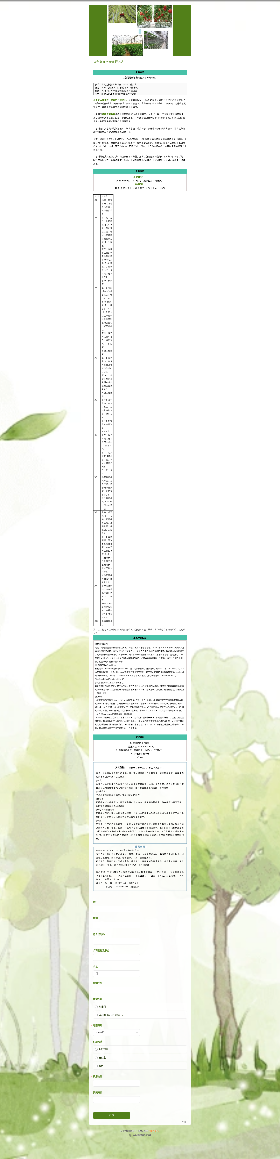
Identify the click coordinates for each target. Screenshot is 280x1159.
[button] (137, 1032)
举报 (184, 1122)
